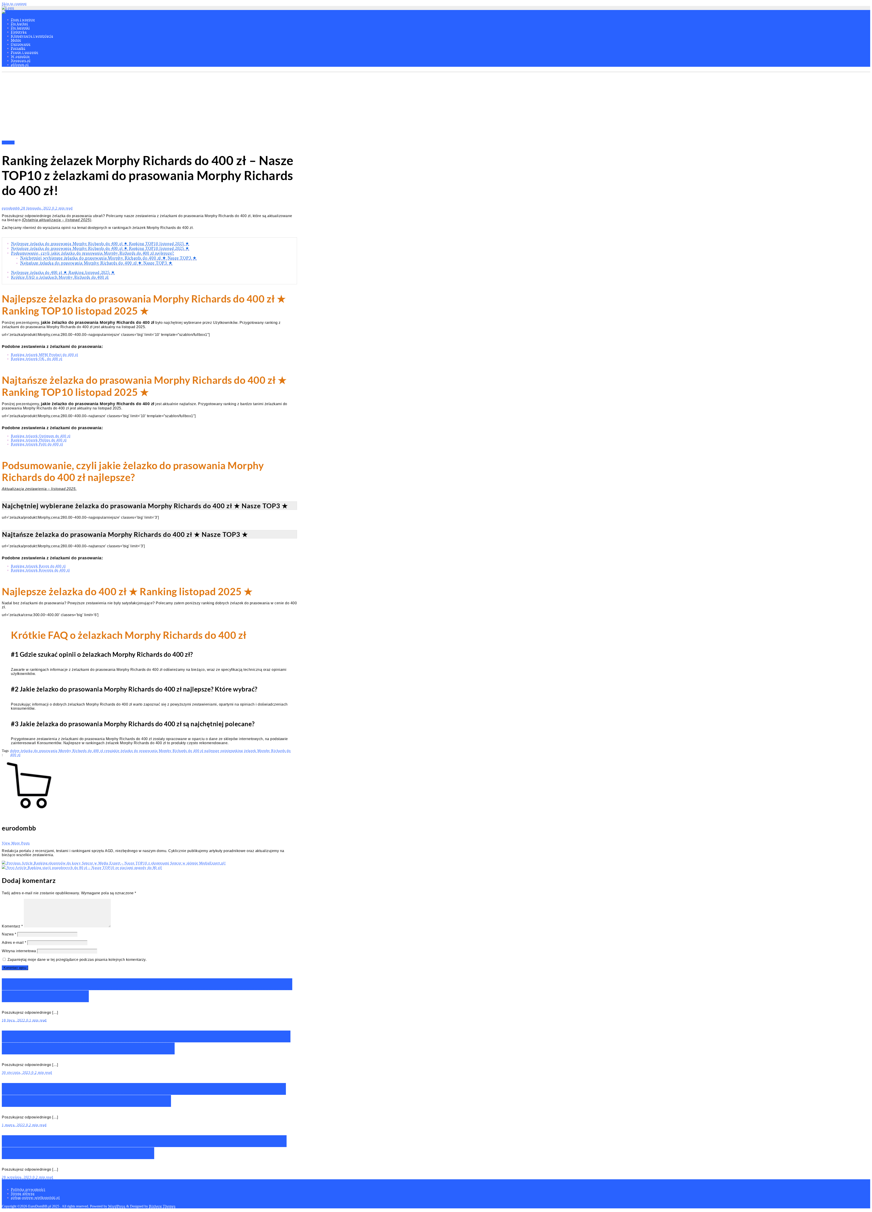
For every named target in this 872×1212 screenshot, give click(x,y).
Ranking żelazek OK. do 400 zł (36, 359)
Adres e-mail (14, 942)
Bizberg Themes (162, 1206)
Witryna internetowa (19, 951)
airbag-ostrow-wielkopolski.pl (35, 1198)
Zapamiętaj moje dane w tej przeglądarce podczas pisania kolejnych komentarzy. (77, 960)
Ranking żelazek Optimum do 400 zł (40, 436)
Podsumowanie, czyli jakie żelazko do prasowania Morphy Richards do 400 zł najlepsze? (92, 253)
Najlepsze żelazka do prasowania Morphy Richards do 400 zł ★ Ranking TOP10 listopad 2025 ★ (100, 243)
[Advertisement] (436, 106)
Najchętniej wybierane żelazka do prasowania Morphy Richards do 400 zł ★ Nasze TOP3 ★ (108, 257)
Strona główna (23, 1193)
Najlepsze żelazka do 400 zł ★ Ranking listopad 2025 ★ (63, 272)
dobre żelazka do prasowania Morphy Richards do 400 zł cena (60, 751)
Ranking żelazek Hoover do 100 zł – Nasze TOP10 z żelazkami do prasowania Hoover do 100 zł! (144, 1147)
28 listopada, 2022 (36, 208)
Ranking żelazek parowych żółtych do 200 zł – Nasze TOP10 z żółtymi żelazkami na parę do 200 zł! (144, 1095)
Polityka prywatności (28, 1189)
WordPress (116, 1206)
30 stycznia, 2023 (17, 1072)
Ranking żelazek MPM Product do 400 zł (44, 355)
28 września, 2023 (17, 1177)
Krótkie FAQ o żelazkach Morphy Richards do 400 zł (60, 277)
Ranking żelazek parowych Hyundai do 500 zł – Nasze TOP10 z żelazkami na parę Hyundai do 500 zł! (146, 1042)
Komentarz (12, 926)
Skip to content (14, 4)
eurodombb (11, 208)
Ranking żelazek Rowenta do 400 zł (40, 570)
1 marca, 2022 (14, 1125)
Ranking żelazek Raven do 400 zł (38, 566)
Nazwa (9, 934)
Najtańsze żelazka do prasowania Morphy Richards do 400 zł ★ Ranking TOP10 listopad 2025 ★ (100, 248)
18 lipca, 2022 (14, 1020)
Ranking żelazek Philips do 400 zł (39, 440)
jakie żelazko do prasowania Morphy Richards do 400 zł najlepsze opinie (171, 751)
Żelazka (8, 142)
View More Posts (16, 843)
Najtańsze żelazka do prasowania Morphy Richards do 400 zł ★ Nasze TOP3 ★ (96, 262)
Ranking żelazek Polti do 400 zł (37, 444)
